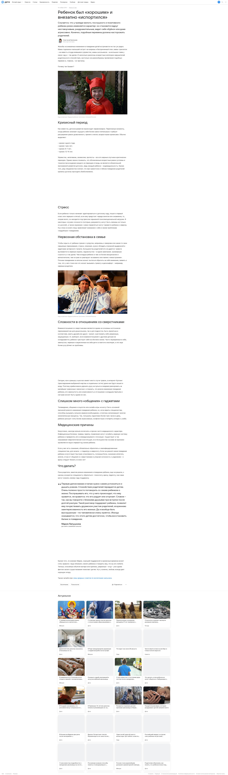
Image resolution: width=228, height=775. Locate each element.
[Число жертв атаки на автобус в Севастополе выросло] (156, 642)
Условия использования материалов (205, 773)
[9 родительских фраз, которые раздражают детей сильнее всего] (156, 699)
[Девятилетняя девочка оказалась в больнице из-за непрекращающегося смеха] (71, 642)
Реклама (15, 773)
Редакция (157, 773)
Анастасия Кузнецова (70, 40)
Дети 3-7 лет (73, 7)
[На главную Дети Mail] (7, 2)
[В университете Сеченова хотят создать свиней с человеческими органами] (71, 671)
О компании (8, 773)
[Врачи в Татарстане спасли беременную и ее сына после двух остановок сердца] (99, 728)
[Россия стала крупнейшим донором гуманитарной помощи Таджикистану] (128, 757)
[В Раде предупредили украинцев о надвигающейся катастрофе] (99, 642)
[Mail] (2, 2)
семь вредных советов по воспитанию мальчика (92, 578)
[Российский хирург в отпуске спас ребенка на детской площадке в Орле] (156, 728)
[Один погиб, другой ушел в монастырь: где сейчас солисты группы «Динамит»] (128, 728)
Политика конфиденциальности (186, 773)
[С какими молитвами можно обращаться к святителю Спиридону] (71, 614)
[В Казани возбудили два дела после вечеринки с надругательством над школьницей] (71, 728)
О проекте (150, 773)
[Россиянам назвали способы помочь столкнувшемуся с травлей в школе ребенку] (99, 757)
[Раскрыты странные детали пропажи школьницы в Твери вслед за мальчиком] (128, 699)
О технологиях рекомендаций (169, 773)
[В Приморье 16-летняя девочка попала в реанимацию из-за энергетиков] (99, 699)
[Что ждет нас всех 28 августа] (128, 642)
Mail (3, 773)
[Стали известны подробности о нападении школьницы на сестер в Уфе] (71, 757)
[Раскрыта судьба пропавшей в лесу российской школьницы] (99, 671)
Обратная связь (221, 773)
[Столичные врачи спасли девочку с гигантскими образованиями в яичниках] (99, 614)
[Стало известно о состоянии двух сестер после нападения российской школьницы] (128, 671)
